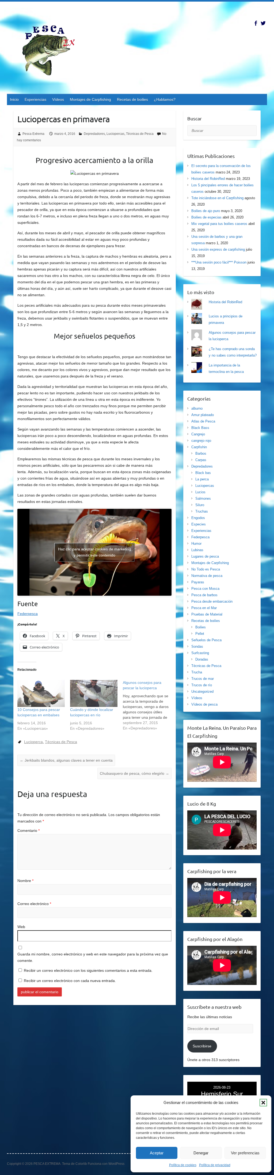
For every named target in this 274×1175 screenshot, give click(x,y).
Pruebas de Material (206, 614)
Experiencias (35, 99)
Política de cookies (182, 1165)
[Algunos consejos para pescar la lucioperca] (149, 705)
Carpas (200, 460)
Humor (196, 544)
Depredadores (94, 134)
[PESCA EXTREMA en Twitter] (263, 23)
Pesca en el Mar (204, 608)
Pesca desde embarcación (212, 601)
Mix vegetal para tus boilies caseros (219, 224)
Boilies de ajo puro (205, 211)
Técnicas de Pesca (140, 134)
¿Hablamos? (165, 99)
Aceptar (156, 1153)
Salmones (203, 498)
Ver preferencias (245, 1153)
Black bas (203, 473)
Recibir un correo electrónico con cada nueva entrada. (70, 980)
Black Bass (200, 428)
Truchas (201, 511)
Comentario (28, 830)
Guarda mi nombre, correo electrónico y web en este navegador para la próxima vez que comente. (92, 957)
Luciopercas (115, 134)
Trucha (196, 672)
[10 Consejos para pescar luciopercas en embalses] (41, 693)
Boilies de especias (206, 217)
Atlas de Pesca (203, 421)
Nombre (25, 881)
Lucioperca (33, 742)
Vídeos (58, 99)
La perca (202, 479)
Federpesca (27, 613)
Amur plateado (202, 415)
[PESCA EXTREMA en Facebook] (255, 23)
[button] (263, 1102)
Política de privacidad (214, 1165)
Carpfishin (199, 447)
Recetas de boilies (132, 99)
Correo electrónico (34, 904)
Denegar (200, 1153)
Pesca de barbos (204, 595)
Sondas (197, 646)
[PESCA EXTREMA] (52, 49)
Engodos (198, 518)
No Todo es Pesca (205, 569)
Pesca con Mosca (205, 589)
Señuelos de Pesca (206, 640)
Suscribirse (202, 1046)
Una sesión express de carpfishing (218, 249)
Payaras (197, 582)
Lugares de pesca (205, 556)
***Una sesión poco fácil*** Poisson (218, 262)
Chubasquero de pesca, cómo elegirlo (134, 773)
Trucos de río (201, 685)
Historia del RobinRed (208, 179)
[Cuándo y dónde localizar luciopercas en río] (93, 693)
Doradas (201, 659)
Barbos (200, 453)
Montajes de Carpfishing (90, 99)
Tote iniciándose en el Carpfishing (217, 198)
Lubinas (197, 550)
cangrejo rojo (201, 441)
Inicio (14, 99)
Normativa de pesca (206, 576)
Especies (198, 524)
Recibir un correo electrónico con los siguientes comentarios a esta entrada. (88, 970)
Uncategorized (202, 692)
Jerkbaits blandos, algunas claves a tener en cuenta (66, 760)
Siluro (199, 505)
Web (21, 927)
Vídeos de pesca (204, 704)
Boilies (200, 627)
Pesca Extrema (33, 134)
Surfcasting (200, 653)
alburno (197, 408)
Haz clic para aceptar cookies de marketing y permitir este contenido (94, 552)
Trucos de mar (202, 679)
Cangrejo (198, 434)
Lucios (200, 492)
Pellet (199, 634)
